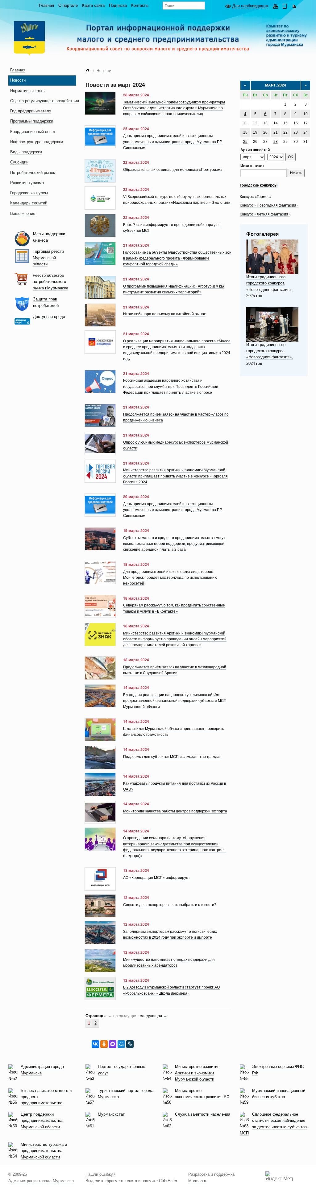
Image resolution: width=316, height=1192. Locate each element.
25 (245, 141)
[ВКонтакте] (95, 1044)
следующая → (153, 1015)
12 (255, 123)
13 (265, 123)
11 (245, 123)
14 (275, 123)
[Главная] (87, 71)
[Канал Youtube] (276, 5)
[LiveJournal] (130, 1044)
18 (245, 132)
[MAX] (112, 1044)
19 (255, 132)
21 (275, 132)
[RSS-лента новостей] (294, 5)
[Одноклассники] (104, 1044)
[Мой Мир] (121, 1044)
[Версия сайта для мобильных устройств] (285, 5)
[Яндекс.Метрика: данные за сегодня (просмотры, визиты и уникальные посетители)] (279, 1176)
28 (275, 141)
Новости (104, 71)
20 (265, 132)
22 (285, 132)
